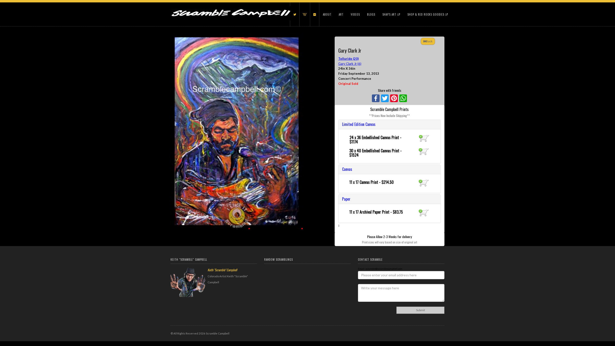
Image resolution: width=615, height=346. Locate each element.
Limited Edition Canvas (358, 124)
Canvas (347, 169)
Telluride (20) (348, 59)
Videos (355, 14)
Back (429, 41)
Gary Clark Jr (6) (349, 64)
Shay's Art (389, 14)
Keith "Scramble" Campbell (222, 269)
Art (341, 14)
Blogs (371, 14)
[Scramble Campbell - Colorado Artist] (230, 8)
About (327, 14)
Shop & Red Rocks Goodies (426, 14)
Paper (346, 199)
